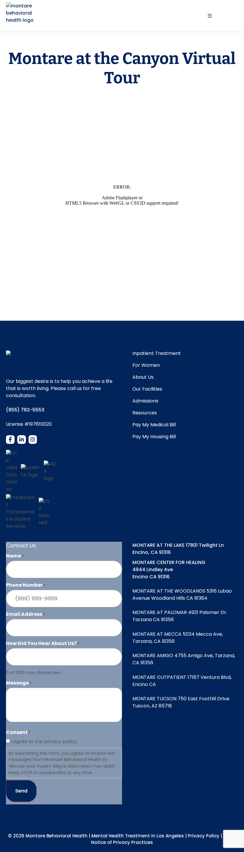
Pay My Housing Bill (154, 437)
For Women (146, 365)
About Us (143, 377)
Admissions (145, 401)
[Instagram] (33, 439)
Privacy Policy (203, 836)
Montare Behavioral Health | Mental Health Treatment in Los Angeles (105, 836)
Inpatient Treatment (156, 353)
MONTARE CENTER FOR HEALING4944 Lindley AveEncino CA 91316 (168, 569)
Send (21, 790)
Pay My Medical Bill (154, 425)
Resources (144, 413)
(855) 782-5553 (25, 409)
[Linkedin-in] (21, 439)
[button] (209, 15)
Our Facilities (147, 389)
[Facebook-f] (10, 439)
